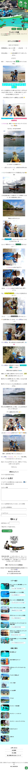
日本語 (13, 28)
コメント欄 (4, 487)
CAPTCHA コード (5, 523)
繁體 (25, 28)
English (19, 28)
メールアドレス (4, 513)
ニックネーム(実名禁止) (6, 507)
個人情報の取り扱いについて (14, 755)
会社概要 (14, 750)
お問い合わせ (14, 747)
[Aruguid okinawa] (5, 6)
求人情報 (14, 752)
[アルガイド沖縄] (14, 541)
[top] (26, 768)
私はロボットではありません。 (9, 526)
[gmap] (16, 569)
